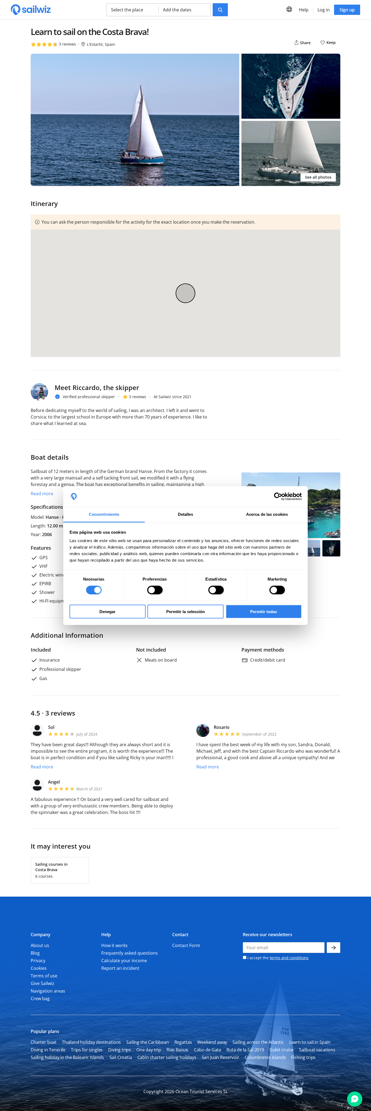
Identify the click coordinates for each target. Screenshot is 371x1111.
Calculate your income (124, 961)
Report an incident (120, 968)
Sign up (347, 10)
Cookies (39, 968)
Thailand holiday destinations (91, 1042)
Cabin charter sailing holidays (166, 1057)
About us (40, 945)
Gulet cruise (281, 1050)
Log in (323, 10)
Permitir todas (263, 611)
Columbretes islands (265, 1057)
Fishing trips (303, 1057)
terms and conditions (289, 957)
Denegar (107, 611)
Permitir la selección (185, 611)
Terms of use (44, 976)
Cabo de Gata (207, 1050)
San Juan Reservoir (220, 1057)
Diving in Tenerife (48, 1050)
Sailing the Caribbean (147, 1042)
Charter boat (43, 1042)
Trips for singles (87, 1050)
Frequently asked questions (129, 953)
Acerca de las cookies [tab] (267, 514)
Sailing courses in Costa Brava (51, 867)
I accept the (277, 957)
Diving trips (119, 1050)
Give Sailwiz (42, 983)
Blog (35, 953)
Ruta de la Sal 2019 (245, 1050)
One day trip (148, 1050)
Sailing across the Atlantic (258, 1042)
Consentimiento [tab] (104, 514)
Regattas (183, 1042)
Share (305, 42)
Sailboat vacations (317, 1050)
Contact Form (186, 945)
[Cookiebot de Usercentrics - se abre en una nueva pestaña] (278, 496)
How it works (114, 945)
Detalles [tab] (185, 514)
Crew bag (40, 998)
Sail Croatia (120, 1057)
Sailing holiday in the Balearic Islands (67, 1057)
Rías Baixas (177, 1050)
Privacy (38, 961)
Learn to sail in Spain (310, 1042)
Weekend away (212, 1042)
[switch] (155, 589)
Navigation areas (48, 991)
